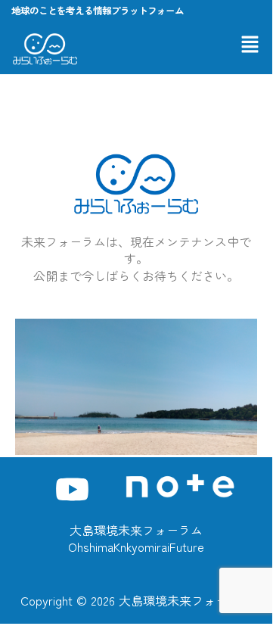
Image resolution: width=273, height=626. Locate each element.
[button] (250, 44)
